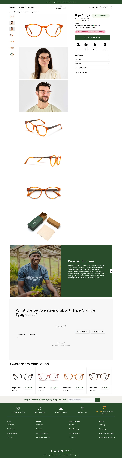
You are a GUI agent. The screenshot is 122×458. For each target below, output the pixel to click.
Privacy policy (75, 455)
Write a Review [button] (98, 331)
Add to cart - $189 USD (92, 37)
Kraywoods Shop (52, 455)
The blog (102, 425)
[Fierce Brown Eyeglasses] (73, 377)
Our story (39, 425)
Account (105, 7)
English (67, 450)
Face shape (103, 429)
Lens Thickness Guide (106, 433)
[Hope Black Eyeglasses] (22, 377)
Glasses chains (12, 433)
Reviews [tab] (20, 335)
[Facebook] (51, 451)
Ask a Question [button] (83, 331)
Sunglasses (11, 429)
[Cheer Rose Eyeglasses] (99, 377)
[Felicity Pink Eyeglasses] (48, 377)
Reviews (39, 429)
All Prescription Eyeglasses (22, 12)
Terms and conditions (64, 455)
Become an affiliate (43, 437)
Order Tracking (74, 429)
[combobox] (68, 450)
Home (11, 12)
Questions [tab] (32, 335)
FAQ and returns (74, 433)
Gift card (10, 437)
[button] (92, 25)
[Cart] (111, 7)
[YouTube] (58, 451)
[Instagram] (55, 451)
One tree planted (42, 433)
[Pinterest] (62, 451)
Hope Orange (35, 12)
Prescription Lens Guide (107, 437)
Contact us (73, 437)
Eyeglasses (11, 425)
